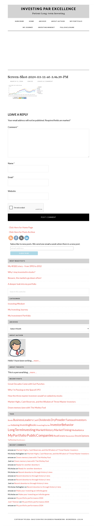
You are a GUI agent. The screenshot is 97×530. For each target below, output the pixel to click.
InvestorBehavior (62, 425)
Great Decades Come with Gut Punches (26, 384)
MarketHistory (45, 430)
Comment (13, 127)
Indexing (15, 425)
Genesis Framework (56, 519)
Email (11, 177)
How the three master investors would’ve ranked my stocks (35, 395)
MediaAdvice (77, 430)
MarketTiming (62, 430)
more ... (37, 360)
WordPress (71, 519)
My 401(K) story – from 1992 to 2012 (25, 266)
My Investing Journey (18, 309)
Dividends (44, 419)
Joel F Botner (13, 502)
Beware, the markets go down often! (25, 278)
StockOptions (82, 435)
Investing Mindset (16, 303)
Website (12, 191)
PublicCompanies (40, 435)
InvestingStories (43, 425)
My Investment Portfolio (19, 315)
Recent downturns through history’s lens (35, 472)
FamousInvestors (76, 419)
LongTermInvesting (21, 430)
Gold (9, 425)
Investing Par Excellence (48, 9)
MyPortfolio (17, 435)
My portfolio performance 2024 (29, 498)
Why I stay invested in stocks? (21, 272)
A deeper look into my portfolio (22, 284)
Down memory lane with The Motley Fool (27, 407)
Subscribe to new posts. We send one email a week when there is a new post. (45, 244)
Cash (35, 420)
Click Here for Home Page (21, 227)
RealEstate (59, 435)
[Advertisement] (48, 52)
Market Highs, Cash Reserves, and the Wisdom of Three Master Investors (42, 401)
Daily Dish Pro (37, 519)
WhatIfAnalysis (20, 440)
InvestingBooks (28, 425)
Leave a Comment (45, 81)
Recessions (70, 436)
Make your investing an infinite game (31, 491)
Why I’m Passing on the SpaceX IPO (24, 389)
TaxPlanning (12, 440)
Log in (80, 519)
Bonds (10, 420)
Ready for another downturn (28, 465)
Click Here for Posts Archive (22, 232)
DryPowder (58, 419)
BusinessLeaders (23, 419)
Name (11, 163)
